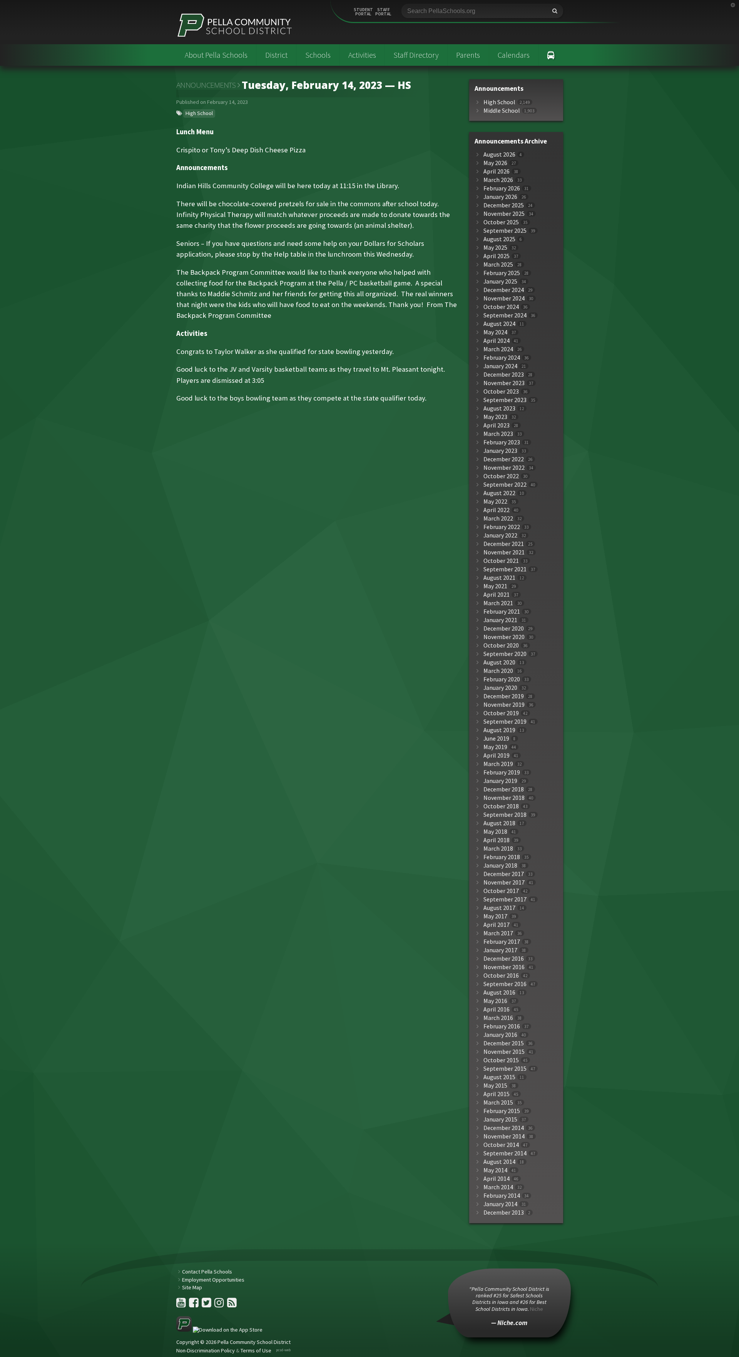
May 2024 (495, 332)
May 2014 (495, 1170)
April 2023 (496, 425)
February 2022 (501, 527)
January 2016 (500, 1034)
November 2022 (504, 467)
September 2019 (505, 721)
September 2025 (505, 230)
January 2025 (500, 281)
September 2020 (505, 654)
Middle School (501, 110)
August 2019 (499, 730)
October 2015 (501, 1060)
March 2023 (498, 433)
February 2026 (501, 188)
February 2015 (501, 1111)
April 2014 (496, 1178)
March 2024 (498, 349)
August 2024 (499, 323)
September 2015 (505, 1068)
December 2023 (503, 374)
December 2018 (503, 789)
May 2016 (495, 1001)
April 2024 (496, 340)
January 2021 (500, 620)
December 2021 (503, 543)
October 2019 (501, 713)
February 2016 (501, 1026)
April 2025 (496, 256)
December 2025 (503, 205)
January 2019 (500, 780)
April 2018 (496, 840)
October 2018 (501, 806)
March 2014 (498, 1187)
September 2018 (505, 814)
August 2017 (499, 907)
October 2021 (501, 560)
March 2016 (498, 1018)
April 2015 (496, 1094)
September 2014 (505, 1153)
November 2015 (504, 1051)
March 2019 (498, 764)
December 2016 (503, 958)
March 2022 (498, 518)
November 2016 (504, 967)
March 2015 (498, 1102)
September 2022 (505, 484)
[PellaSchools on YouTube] (181, 1304)
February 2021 (501, 611)
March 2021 (498, 603)
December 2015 (503, 1043)
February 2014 (501, 1195)
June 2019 (496, 738)
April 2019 (496, 755)
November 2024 (504, 298)
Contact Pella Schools (207, 1271)
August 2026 (499, 154)
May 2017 (495, 916)
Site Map (192, 1287)
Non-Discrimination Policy (205, 1350)
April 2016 (496, 1009)
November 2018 (504, 797)
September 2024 (505, 315)
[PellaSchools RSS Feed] (232, 1304)
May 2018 (495, 831)
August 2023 (499, 408)
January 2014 (500, 1204)
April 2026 (496, 171)
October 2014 (501, 1144)
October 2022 (501, 476)
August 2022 (499, 493)
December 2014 (503, 1128)
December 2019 (503, 696)
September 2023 (505, 400)
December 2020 (503, 628)
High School (199, 113)
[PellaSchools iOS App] (219, 1329)
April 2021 (496, 594)
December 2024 (503, 290)
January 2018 (500, 865)
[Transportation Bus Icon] (551, 55)
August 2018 (499, 823)
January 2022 (500, 535)
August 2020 (499, 662)
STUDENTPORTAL (363, 12)
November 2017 (504, 882)
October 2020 (501, 645)
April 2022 (496, 510)
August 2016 (499, 992)
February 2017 (501, 941)
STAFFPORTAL (383, 12)
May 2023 (495, 417)
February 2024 (501, 357)
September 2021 (505, 569)
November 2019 (504, 704)
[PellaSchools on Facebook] (194, 1304)
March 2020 (498, 670)
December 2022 (503, 459)
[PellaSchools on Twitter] (207, 1304)
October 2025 (501, 222)
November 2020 (504, 637)
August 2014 (499, 1161)
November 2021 (504, 552)
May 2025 (495, 247)
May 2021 (495, 586)
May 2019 (495, 747)
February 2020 (501, 679)
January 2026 (500, 196)
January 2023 (500, 450)
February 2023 (501, 442)
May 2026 (495, 163)
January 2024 (500, 366)
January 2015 (500, 1119)
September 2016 (505, 984)
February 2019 (501, 772)
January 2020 (500, 687)
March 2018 (498, 848)
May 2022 (495, 501)
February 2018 (501, 857)
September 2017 (505, 899)
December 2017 (503, 874)
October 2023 (501, 391)
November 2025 (504, 213)
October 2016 (501, 975)
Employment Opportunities (213, 1279)
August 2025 (499, 239)
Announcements (206, 85)
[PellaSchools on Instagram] (219, 1304)
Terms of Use (256, 1350)
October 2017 (501, 891)
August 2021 (499, 577)
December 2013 (503, 1212)
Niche (536, 1308)
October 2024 (501, 306)
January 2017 (500, 950)
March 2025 (498, 264)
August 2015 (499, 1077)
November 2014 (504, 1136)
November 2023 (504, 383)
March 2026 (498, 180)
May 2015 (495, 1085)
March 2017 (498, 933)
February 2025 (501, 273)
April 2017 (496, 924)
